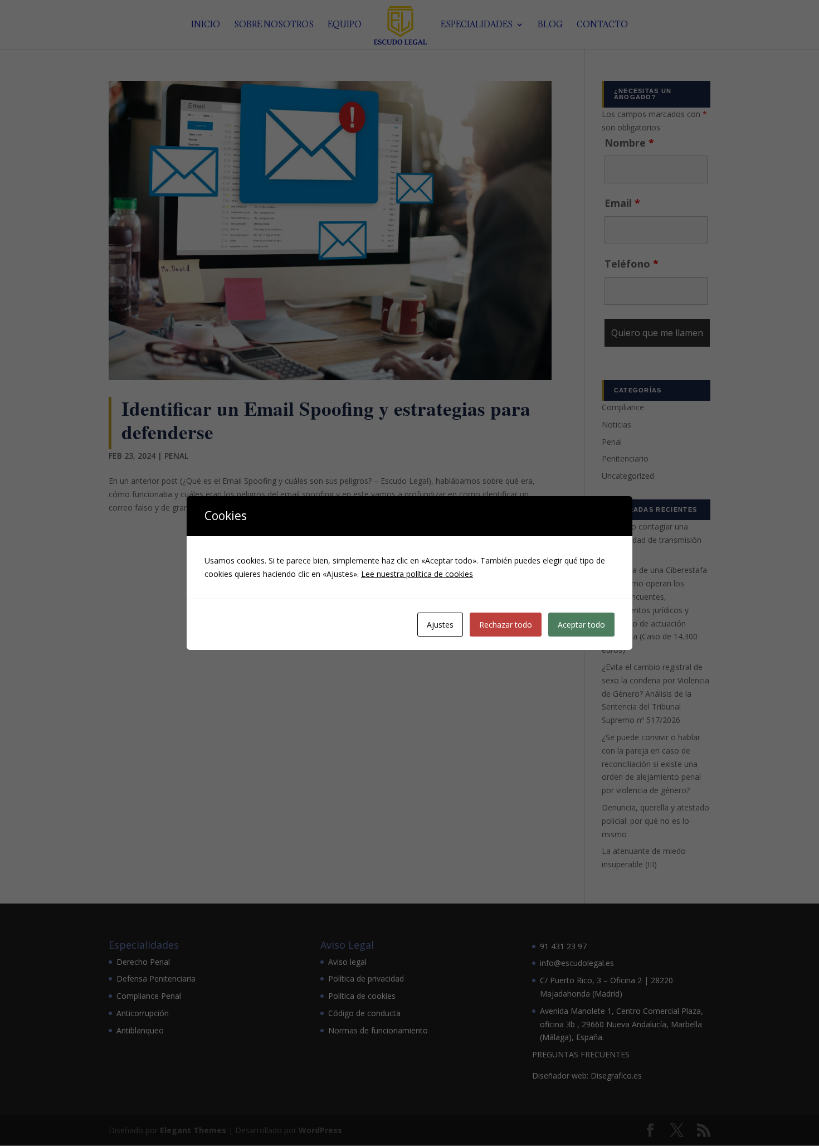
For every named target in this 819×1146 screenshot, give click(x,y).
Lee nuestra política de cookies (417, 574)
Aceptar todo (581, 624)
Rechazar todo (505, 624)
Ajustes (440, 624)
